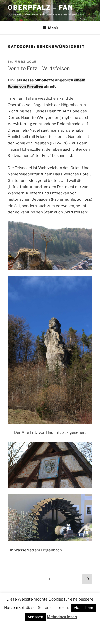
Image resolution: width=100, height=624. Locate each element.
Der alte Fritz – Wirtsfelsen (38, 68)
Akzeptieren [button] (83, 608)
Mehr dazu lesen (62, 617)
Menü (53, 28)
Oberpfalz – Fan (40, 7)
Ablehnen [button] (35, 617)
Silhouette (44, 80)
